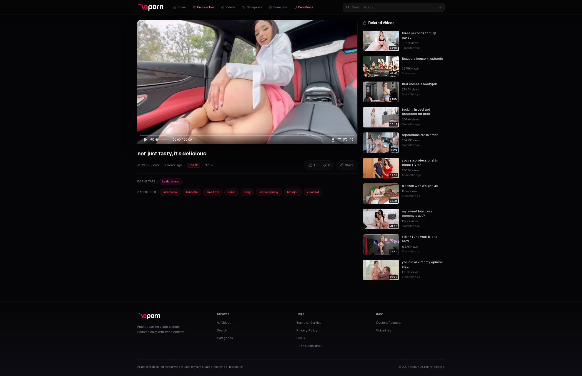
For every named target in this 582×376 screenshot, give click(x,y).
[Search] (440, 7)
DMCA (301, 338)
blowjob (293, 192)
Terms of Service (308, 323)
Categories (254, 7)
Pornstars (280, 7)
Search (222, 330)
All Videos (224, 323)
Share (349, 165)
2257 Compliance (309, 346)
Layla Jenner (171, 181)
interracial (170, 192)
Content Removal (388, 323)
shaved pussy (268, 192)
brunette (192, 192)
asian (231, 192)
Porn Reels (305, 7)
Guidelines (383, 330)
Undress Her (205, 7)
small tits (213, 192)
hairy (247, 192)
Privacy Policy (307, 330)
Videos (230, 7)
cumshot (313, 192)
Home (182, 7)
